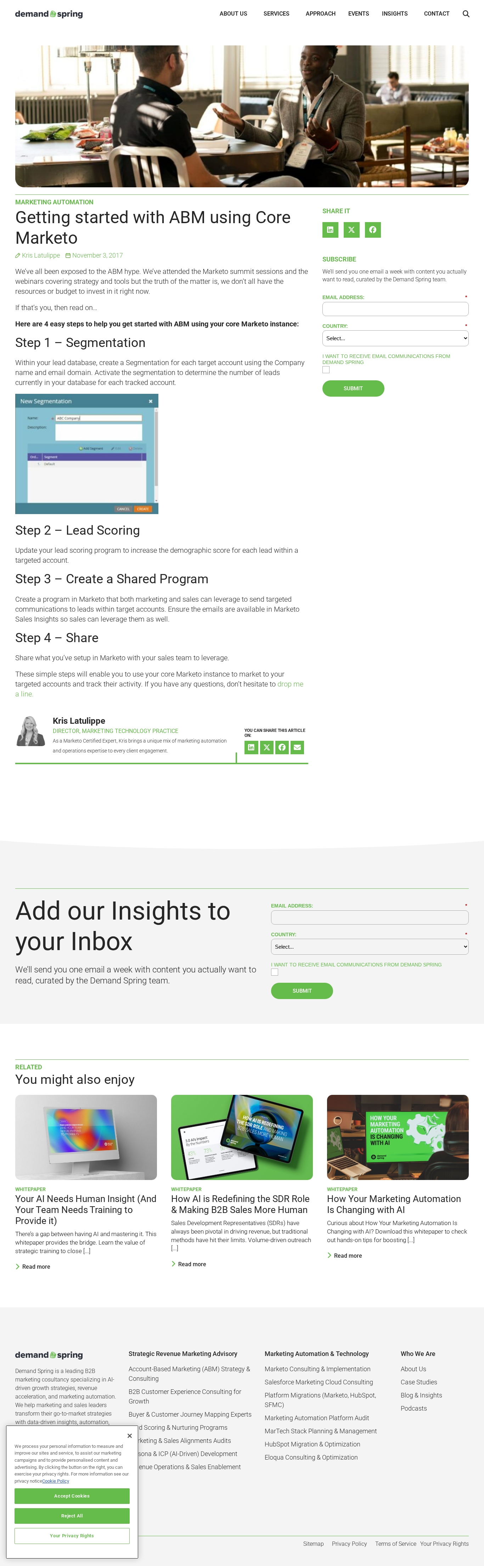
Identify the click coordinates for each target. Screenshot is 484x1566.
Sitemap (313, 1543)
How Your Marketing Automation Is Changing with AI (394, 1204)
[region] (72, 1492)
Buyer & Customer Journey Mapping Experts (190, 1414)
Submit (353, 388)
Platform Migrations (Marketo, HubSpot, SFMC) (320, 1399)
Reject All (72, 1515)
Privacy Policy (349, 1543)
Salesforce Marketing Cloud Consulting (319, 1382)
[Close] (129, 1436)
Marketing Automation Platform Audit (317, 1418)
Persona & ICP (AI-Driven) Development (183, 1453)
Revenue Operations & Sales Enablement (185, 1467)
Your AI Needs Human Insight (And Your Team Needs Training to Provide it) (86, 1209)
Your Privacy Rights (72, 1536)
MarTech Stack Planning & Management (321, 1431)
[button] (466, 14)
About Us (413, 1369)
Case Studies (419, 1382)
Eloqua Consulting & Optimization (311, 1457)
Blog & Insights (421, 1395)
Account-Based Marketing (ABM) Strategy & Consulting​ (189, 1373)
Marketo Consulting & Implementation (318, 1369)
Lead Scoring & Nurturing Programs (178, 1427)
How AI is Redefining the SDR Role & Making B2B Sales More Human (240, 1204)
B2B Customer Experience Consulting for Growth (185, 1396)
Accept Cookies (72, 1496)
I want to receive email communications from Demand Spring (386, 359)
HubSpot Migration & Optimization (312, 1444)
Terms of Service (395, 1543)
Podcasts (414, 1408)
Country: (394, 326)
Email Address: (394, 297)
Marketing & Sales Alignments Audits (180, 1440)
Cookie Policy (55, 1481)
